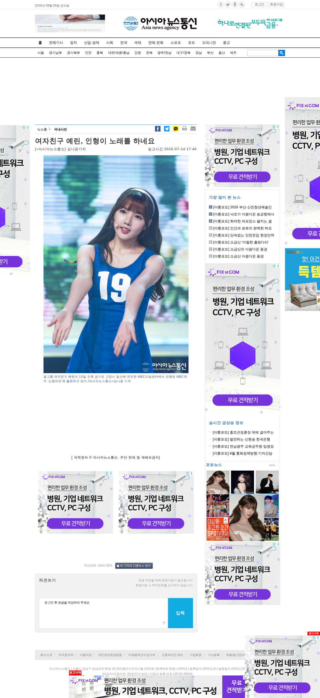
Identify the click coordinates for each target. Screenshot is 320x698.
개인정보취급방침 (110, 655)
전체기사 (56, 43)
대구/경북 (183, 53)
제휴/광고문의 (235, 655)
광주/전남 (165, 53)
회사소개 (46, 655)
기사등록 (214, 655)
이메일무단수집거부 (141, 655)
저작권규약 (66, 655)
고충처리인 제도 (172, 655)
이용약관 (86, 655)
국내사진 (60, 129)
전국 (123, 43)
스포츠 (175, 43)
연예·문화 (156, 43)
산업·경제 (91, 43)
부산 (210, 53)
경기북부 (73, 53)
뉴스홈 (42, 129)
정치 (73, 43)
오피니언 (209, 43)
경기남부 (55, 53)
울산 (221, 53)
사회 (109, 43)
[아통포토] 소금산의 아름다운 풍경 (240, 249)
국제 (137, 43)
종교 (226, 43)
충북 (99, 53)
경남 (199, 53)
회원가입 (276, 4)
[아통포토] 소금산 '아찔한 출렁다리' (241, 242)
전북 (149, 53)
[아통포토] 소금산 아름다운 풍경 (238, 256)
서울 (41, 53)
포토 (191, 43)
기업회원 (196, 655)
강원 (137, 53)
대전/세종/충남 (119, 53)
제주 (233, 53)
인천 (88, 53)
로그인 (259, 4)
